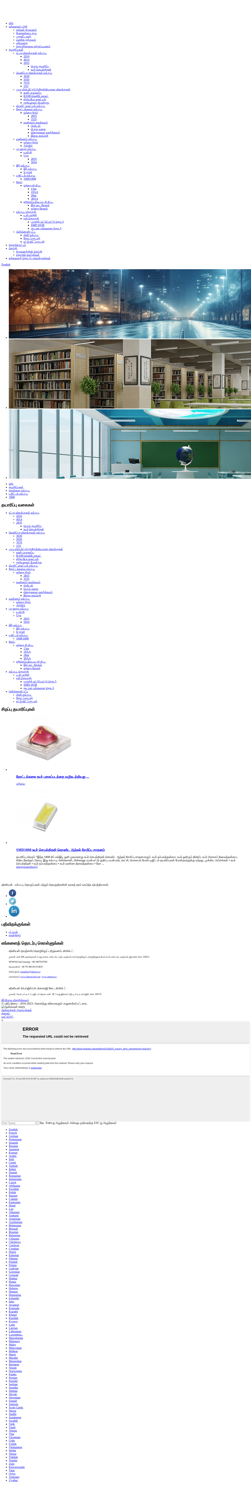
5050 (26, 79)
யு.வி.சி (28, 152)
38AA (34, 198)
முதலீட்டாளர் (23, 36)
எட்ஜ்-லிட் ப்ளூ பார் (34, 241)
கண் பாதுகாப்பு (33, 92)
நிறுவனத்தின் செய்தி (29, 251)
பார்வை (20, 783)
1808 (12, 497)
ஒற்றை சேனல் (39, 208)
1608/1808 (30, 178)
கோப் (19, 182)
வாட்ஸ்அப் (7, 1016)
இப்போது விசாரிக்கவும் (15, 1000)
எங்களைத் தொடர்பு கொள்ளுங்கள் (30, 258)
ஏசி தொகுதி (31, 218)
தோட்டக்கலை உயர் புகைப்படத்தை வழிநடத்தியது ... (52, 777)
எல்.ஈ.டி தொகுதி (26, 211)
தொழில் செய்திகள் (28, 255)
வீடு (11, 23)
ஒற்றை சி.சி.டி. (32, 185)
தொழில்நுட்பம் (17, 245)
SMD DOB (37, 225)
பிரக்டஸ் (35, 125)
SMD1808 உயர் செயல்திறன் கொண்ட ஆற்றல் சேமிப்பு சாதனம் (60, 850)
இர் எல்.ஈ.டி (23, 165)
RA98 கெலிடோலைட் (36, 96)
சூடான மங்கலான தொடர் (46, 228)
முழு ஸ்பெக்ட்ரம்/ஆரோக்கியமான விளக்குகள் (43, 89)
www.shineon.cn (49, 976)
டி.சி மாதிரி (30, 215)
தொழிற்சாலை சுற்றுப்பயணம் (33, 46)
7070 (26, 82)
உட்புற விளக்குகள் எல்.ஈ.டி (31, 53)
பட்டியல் (13, 932)
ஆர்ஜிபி (28, 145)
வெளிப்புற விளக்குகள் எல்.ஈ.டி (34, 72)
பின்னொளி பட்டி (26, 231)
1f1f (26, 86)
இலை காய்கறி (39, 135)
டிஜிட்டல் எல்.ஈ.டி (25, 175)
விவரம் (34, 866)
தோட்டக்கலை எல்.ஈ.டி (29, 109)
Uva (26, 155)
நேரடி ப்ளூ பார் (32, 238)
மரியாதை (22, 43)
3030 (26, 76)
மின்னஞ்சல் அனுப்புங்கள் (16, 1010)
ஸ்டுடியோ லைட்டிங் (35, 99)
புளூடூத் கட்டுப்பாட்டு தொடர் (47, 221)
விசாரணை (23, 866)
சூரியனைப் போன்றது (36, 102)
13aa (33, 188)
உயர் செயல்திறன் (41, 69)
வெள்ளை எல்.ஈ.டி (19, 490)
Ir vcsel (28, 172)
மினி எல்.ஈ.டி (31, 235)
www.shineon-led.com (30, 976)
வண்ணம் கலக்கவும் (36, 122)
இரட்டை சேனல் (40, 205)
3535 (34, 119)
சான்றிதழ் (15, 935)
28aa (33, 195)
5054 (34, 162)
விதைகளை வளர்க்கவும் (45, 132)
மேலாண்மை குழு (26, 33)
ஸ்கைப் (5, 1013)
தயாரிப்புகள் (16, 49)
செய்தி (13, 248)
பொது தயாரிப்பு (40, 66)
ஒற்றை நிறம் (31, 112)
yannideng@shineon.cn (30, 972)
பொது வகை (38, 129)
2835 (26, 63)
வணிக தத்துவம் (26, 39)
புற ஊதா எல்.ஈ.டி (26, 149)
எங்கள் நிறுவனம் (26, 29)
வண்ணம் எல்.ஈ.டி (26, 139)
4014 (26, 59)
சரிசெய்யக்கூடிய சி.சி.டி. (38, 202)
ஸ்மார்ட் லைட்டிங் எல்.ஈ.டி (30, 106)
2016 (26, 56)
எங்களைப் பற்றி (18, 26)
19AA (34, 192)
